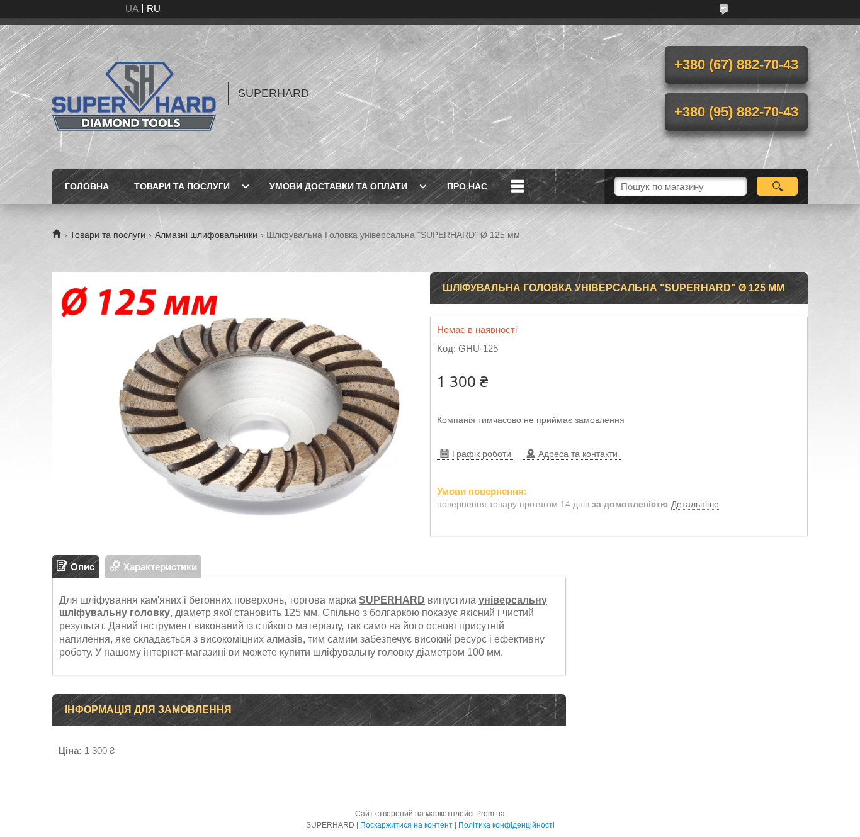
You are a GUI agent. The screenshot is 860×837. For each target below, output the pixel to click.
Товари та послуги (182, 186)
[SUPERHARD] (134, 93)
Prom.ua (490, 813)
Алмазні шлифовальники (206, 235)
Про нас (467, 186)
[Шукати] (777, 186)
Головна (87, 186)
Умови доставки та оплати (338, 186)
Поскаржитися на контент (406, 825)
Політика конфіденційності (506, 825)
